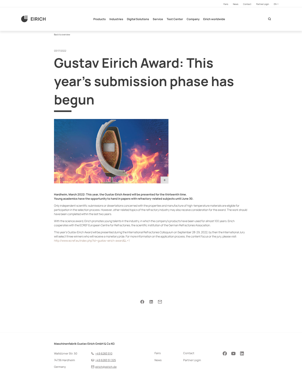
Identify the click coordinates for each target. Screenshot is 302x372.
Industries (116, 19)
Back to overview (62, 34)
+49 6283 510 (103, 353)
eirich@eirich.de (106, 367)
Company (193, 19)
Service (158, 19)
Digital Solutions (138, 19)
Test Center (175, 19)
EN (275, 4)
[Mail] (160, 302)
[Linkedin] (151, 302)
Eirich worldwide (214, 19)
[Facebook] (142, 302)
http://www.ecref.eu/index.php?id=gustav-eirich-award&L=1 (92, 241)
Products (99, 19)
